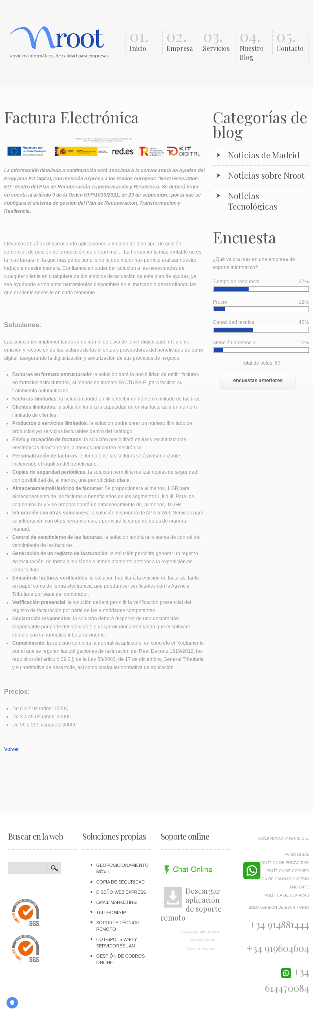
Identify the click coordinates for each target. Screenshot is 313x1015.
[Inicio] (60, 41)
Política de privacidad (284, 863)
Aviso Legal (297, 855)
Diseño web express (121, 892)
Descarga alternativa (200, 931)
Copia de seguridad (120, 881)
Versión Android (201, 948)
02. (179, 41)
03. (216, 41)
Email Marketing (116, 902)
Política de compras (287, 895)
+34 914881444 (279, 924)
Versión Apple (202, 940)
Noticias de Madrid (264, 155)
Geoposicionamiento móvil (122, 868)
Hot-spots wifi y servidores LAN (116, 942)
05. (290, 41)
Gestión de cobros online (120, 959)
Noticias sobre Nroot (266, 175)
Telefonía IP (111, 912)
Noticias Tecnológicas (252, 201)
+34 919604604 (278, 947)
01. (139, 41)
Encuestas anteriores (258, 380)
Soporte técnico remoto (118, 926)
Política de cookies (288, 871)
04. (252, 46)
